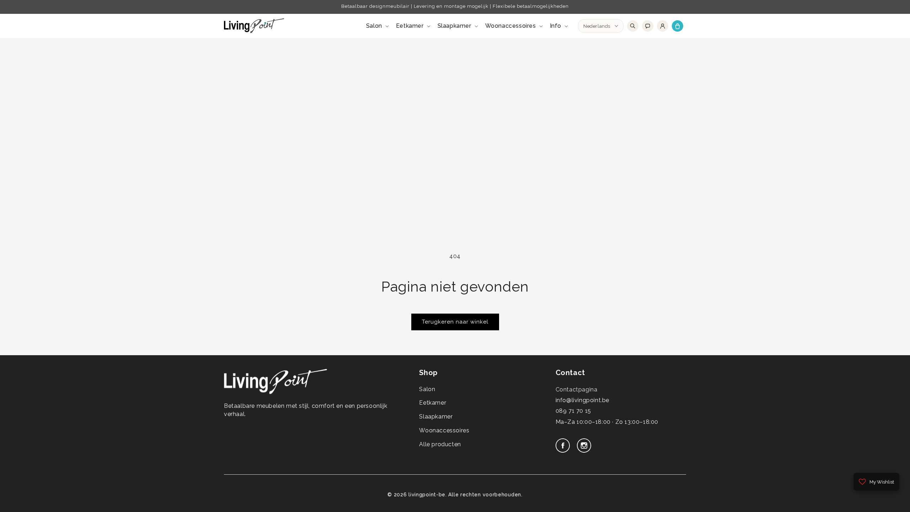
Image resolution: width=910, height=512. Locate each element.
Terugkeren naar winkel (455, 322)
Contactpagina (577, 389)
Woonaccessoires (444, 430)
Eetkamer (432, 402)
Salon (427, 389)
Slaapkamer (436, 416)
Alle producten (440, 444)
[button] (377, 26)
